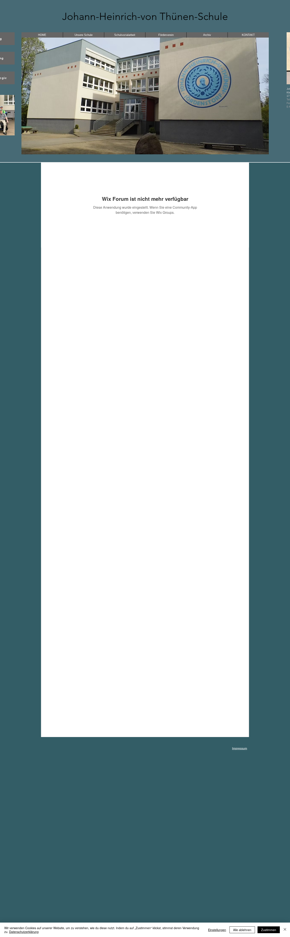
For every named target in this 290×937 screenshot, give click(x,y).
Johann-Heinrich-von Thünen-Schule (145, 16)
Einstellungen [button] (217, 930)
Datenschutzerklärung (24, 932)
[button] (145, 96)
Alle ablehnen (242, 930)
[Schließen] (284, 930)
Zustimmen (268, 930)
